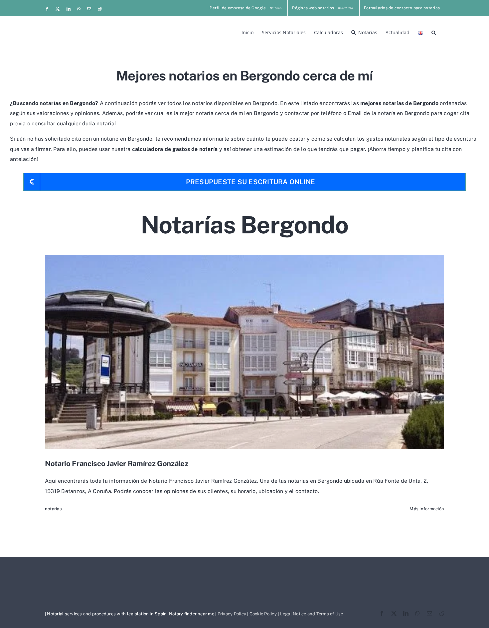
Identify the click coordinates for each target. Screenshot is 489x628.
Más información (426, 508)
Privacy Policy (232, 613)
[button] (433, 32)
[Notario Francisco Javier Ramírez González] (244, 352)
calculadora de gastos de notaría (175, 149)
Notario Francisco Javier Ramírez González (116, 463)
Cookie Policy (263, 613)
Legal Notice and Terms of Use (311, 613)
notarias (53, 508)
